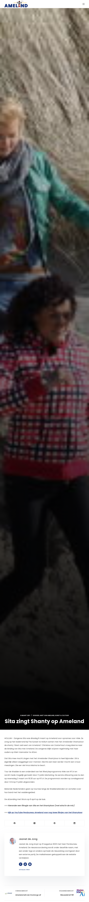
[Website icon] (25, 864)
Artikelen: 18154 (24, 870)
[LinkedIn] (75, 823)
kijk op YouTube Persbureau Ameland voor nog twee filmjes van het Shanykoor (45, 812)
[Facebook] (15, 823)
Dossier (36, 715)
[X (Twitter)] (35, 823)
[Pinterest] (55, 823)
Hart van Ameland (47, 715)
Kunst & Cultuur (62, 715)
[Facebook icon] (20, 864)
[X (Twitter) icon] (30, 864)
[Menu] (84, 4)
